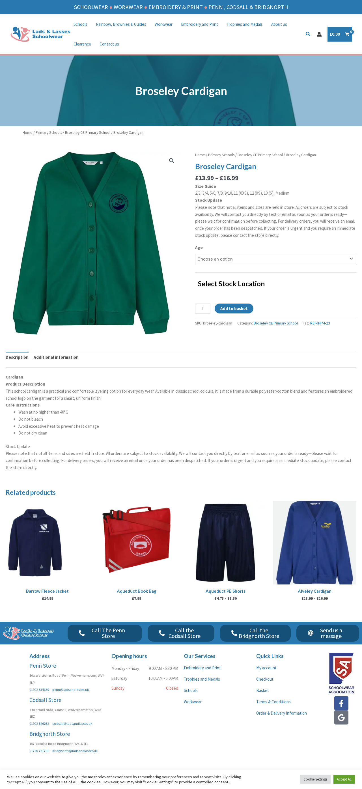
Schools (80, 24)
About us (279, 24)
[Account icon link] (319, 34)
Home (28, 132)
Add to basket (234, 308)
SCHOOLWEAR (91, 6)
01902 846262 (39, 723)
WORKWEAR (128, 6)
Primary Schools (49, 132)
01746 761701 (39, 750)
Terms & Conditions (273, 701)
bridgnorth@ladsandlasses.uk (75, 750)
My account (266, 667)
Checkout (264, 679)
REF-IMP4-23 (320, 323)
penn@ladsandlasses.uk (70, 689)
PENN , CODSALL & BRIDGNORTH (248, 6)
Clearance (82, 44)
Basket (262, 690)
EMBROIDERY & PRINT (175, 6)
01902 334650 (39, 689)
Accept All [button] (344, 779)
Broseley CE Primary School (87, 132)
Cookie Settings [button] (315, 779)
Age (199, 247)
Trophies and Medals (245, 24)
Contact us (109, 44)
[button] (308, 34)
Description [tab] (17, 357)
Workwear (164, 24)
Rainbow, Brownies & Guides (121, 24)
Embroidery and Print (199, 24)
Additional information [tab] (56, 357)
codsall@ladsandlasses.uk (72, 723)
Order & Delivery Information (281, 713)
